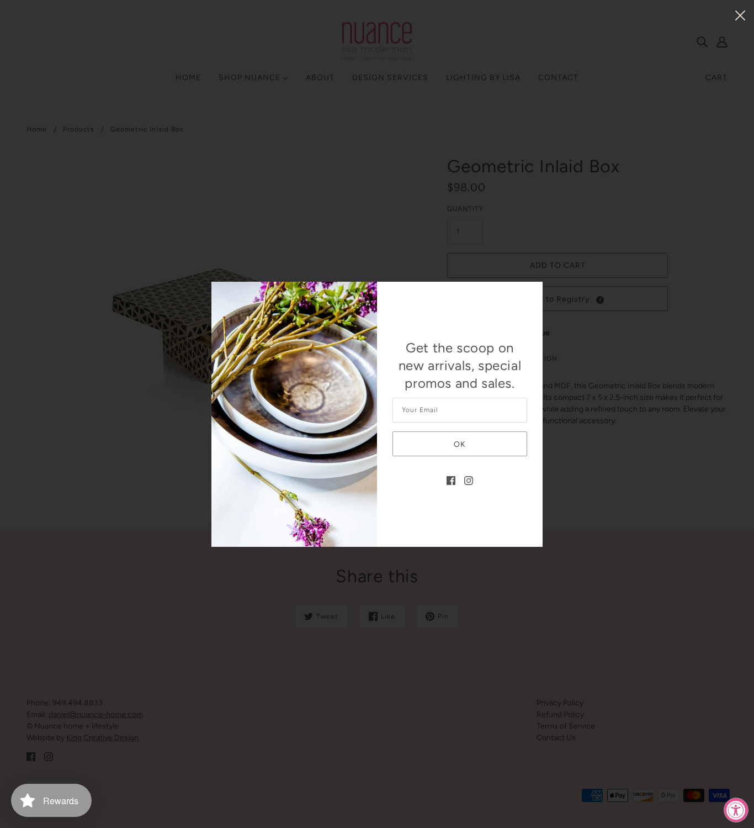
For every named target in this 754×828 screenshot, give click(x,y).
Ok (460, 444)
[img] (451, 480)
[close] (740, 14)
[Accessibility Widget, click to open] (736, 810)
